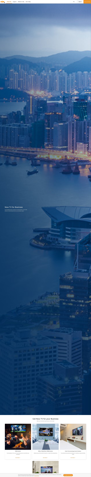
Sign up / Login (87, 1)
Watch (80, 1)
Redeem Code (21, 1)
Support (14, 1)
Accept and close (68, 475)
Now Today (28, 1)
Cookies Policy (36, 475)
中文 (74, 1)
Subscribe (9, 1)
